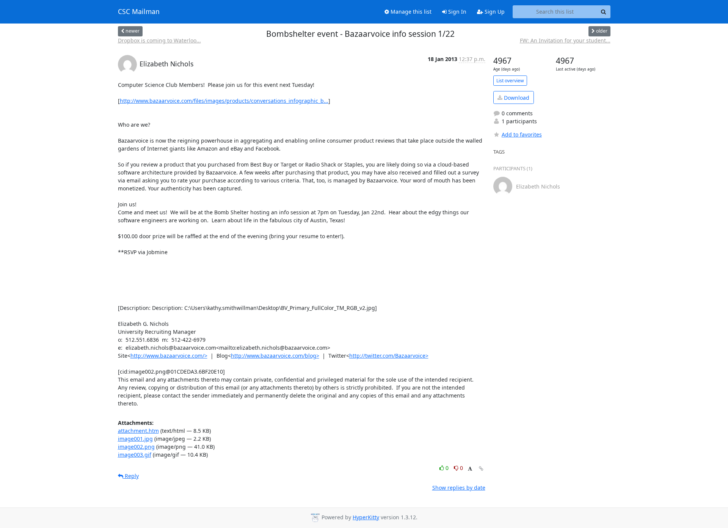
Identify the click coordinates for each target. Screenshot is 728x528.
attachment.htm (138, 430)
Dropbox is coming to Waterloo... (159, 40)
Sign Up (494, 11)
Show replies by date (458, 487)
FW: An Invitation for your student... (565, 40)
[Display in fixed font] (470, 469)
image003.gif (134, 454)
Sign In (456, 11)
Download (515, 97)
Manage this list (410, 11)
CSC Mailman (139, 11)
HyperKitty (366, 517)
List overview (510, 80)
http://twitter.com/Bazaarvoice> (388, 355)
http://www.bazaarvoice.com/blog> (275, 355)
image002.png (136, 446)
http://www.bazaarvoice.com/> (168, 355)
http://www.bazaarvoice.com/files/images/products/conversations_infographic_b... (224, 100)
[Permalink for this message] (481, 469)
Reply (131, 475)
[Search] (603, 11)
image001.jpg (135, 438)
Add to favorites (522, 134)
